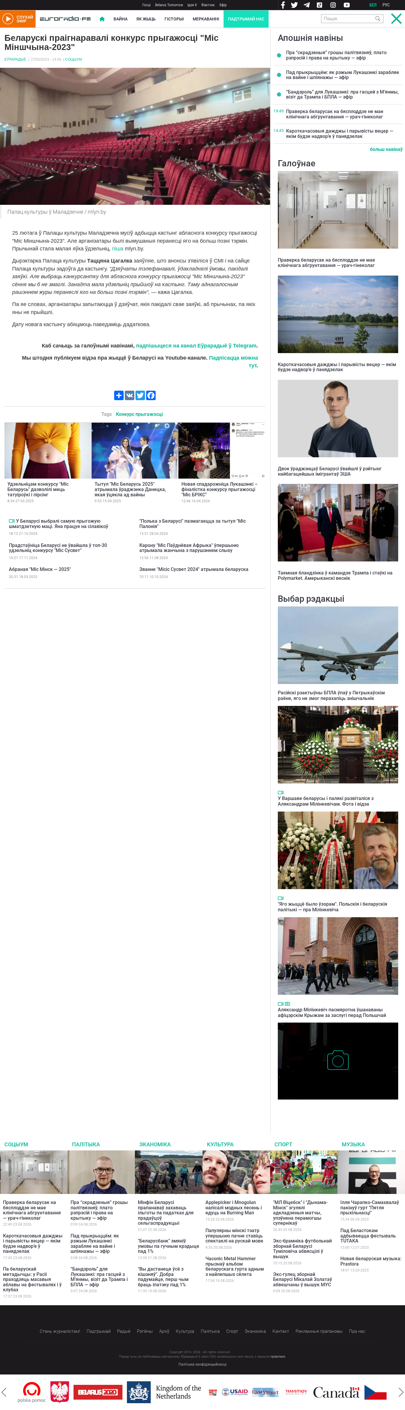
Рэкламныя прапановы (319, 1331)
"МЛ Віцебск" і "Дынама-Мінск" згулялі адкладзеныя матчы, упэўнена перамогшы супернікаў (300, 1213)
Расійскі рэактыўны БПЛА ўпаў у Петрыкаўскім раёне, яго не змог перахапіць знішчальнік (331, 695)
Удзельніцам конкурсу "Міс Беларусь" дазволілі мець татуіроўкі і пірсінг (37, 489)
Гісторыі (174, 19)
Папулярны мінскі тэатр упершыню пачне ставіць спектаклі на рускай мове (234, 1236)
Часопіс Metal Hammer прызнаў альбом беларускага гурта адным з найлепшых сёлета (234, 1266)
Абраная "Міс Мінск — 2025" (40, 569)
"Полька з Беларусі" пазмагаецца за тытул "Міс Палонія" (192, 523)
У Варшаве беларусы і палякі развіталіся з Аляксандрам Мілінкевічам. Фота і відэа (326, 801)
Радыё (123, 1331)
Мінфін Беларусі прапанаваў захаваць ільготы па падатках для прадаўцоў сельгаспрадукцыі (166, 1213)
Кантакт (280, 1331)
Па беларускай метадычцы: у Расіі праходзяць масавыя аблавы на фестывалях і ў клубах (32, 1279)
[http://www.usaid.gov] (202, 1392)
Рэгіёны (145, 1331)
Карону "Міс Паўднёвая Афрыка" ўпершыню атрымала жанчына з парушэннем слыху (189, 548)
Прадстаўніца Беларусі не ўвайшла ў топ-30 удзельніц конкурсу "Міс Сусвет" (58, 548)
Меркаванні (206, 19)
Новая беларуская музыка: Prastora (370, 1261)
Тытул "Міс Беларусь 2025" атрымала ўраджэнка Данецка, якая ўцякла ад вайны (130, 489)
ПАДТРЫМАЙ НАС (246, 19)
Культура (220, 1144)
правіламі (277, 1357)
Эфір (223, 5)
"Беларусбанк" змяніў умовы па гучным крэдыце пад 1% (168, 1246)
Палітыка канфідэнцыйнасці (202, 1364)
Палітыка (86, 1144)
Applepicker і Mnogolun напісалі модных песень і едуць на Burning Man (233, 1208)
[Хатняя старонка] (65, 19)
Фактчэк (208, 5)
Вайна (120, 19)
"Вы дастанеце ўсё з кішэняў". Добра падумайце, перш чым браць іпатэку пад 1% (163, 1276)
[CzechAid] (356, 1392)
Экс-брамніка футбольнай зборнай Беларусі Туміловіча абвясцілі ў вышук (302, 1248)
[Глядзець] (12, 521)
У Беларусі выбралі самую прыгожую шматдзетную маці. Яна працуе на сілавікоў (58, 523)
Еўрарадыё (15, 59)
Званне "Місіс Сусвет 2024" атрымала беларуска (193, 569)
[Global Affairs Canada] (304, 1392)
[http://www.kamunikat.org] (233, 1392)
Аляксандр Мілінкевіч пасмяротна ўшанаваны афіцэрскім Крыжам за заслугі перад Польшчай (332, 1012)
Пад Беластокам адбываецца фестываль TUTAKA (368, 1236)
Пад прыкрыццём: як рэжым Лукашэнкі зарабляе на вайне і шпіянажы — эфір (342, 75)
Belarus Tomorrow (169, 5)
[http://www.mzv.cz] (263, 1392)
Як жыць (146, 19)
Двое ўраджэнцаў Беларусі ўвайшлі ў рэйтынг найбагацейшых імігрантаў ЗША (330, 471)
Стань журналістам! (60, 1331)
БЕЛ (373, 5)
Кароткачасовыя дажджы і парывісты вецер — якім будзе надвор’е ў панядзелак (339, 133)
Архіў (164, 1331)
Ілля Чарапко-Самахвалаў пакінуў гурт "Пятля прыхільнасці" (369, 1208)
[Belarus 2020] (65, 1392)
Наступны (401, 1392)
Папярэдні (3, 1392)
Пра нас (357, 1331)
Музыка (353, 1144)
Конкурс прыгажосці (139, 414)
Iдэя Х (192, 5)
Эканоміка (155, 1144)
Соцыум (73, 59)
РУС (386, 5)
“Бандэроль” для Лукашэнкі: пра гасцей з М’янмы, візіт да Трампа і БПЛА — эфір (342, 94)
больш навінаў (386, 149)
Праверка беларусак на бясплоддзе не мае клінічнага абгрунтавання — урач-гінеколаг (334, 114)
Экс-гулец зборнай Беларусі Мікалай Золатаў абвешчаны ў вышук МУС (302, 1279)
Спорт (283, 1144)
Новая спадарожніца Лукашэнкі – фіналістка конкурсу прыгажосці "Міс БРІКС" (219, 489)
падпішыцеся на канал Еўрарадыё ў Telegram (196, 346)
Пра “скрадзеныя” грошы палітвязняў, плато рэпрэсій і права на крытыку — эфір (336, 55)
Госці (146, 5)
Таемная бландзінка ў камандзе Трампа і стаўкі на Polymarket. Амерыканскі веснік (335, 575)
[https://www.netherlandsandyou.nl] (132, 1392)
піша (117, 249)
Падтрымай (99, 1331)
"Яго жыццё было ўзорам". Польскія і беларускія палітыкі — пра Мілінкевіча (332, 906)
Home (102, 19)
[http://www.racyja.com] (180, 1392)
